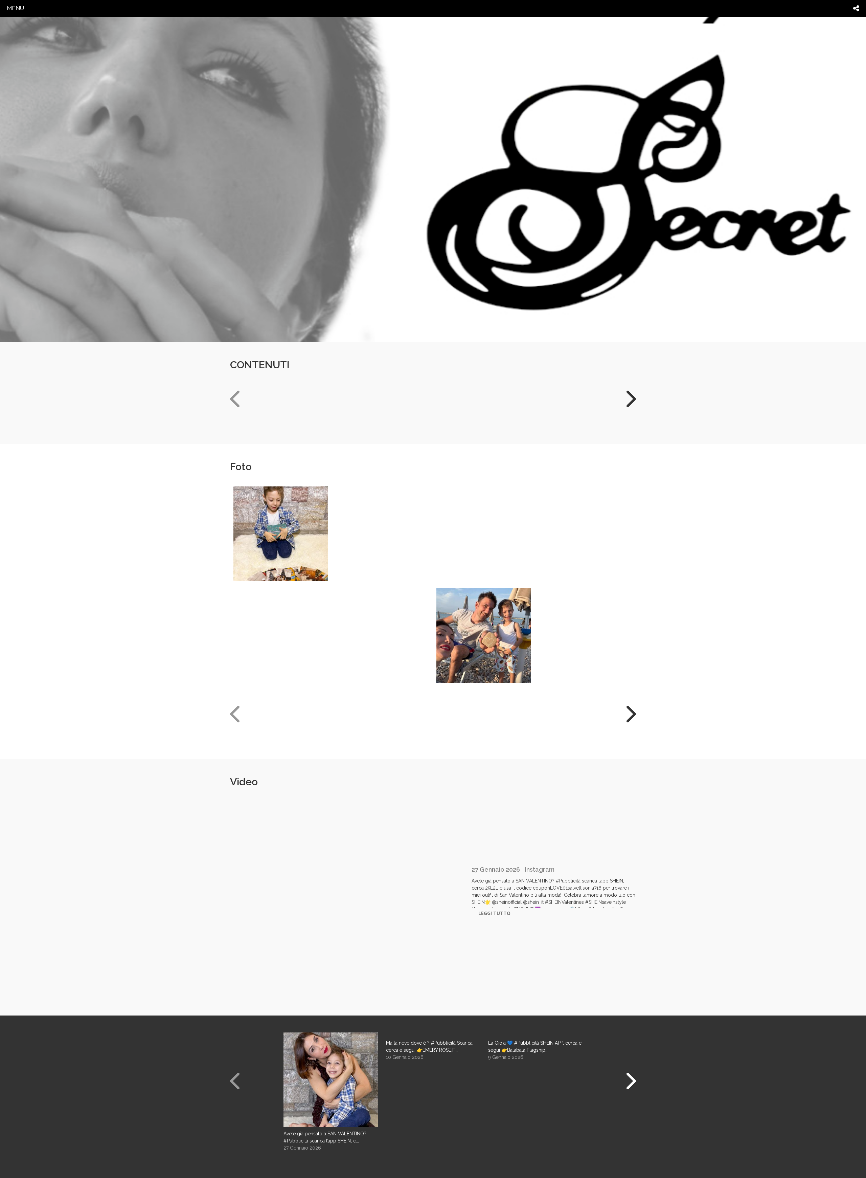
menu (15, 8)
